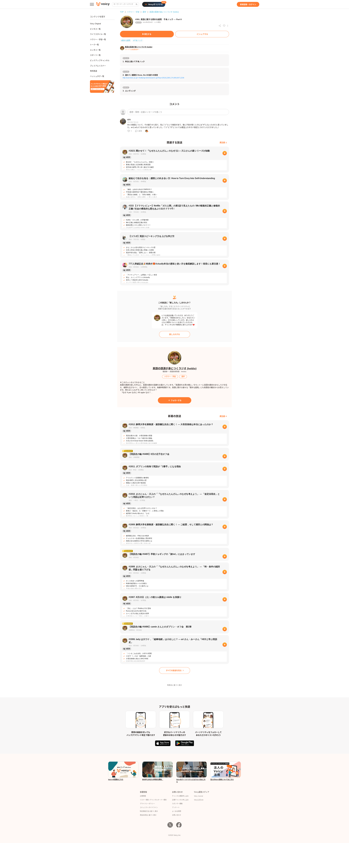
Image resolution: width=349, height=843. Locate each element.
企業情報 (143, 796)
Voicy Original (95, 24)
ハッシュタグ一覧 (97, 76)
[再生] (224, 153)
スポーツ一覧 (95, 55)
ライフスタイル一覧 (98, 34)
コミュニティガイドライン (149, 807)
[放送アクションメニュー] (227, 25)
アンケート (176, 807)
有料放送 (93, 71)
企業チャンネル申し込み (180, 800)
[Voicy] (103, 4)
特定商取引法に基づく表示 (149, 811)
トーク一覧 (94, 45)
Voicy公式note (198, 800)
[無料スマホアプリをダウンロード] (102, 86)
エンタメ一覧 (95, 50)
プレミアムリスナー (98, 66)
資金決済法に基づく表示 (148, 815)
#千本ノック (137, 41)
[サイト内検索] (136, 4)
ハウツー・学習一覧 (98, 39)
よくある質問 (176, 811)
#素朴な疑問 (125, 41)
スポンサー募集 (177, 803)
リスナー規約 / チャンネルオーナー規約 (153, 800)
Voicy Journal (198, 796)
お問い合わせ (176, 815)
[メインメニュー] (92, 4)
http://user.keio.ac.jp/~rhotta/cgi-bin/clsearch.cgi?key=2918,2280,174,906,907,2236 (153, 78)
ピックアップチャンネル (99, 60)
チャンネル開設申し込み (180, 796)
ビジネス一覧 (95, 29)
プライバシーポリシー (147, 803)
